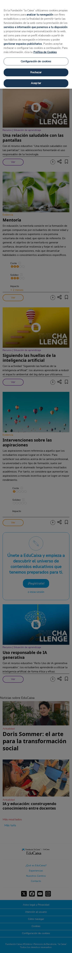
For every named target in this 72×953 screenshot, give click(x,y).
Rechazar (36, 72)
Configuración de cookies (36, 61)
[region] (36, 44)
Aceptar (36, 83)
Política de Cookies (45, 52)
